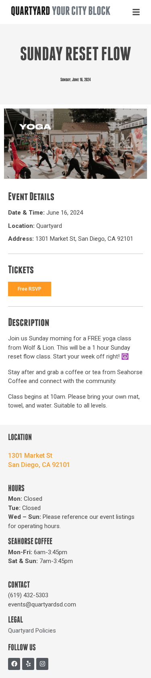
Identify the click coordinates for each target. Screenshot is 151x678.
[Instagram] (42, 664)
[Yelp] (28, 664)
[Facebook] (14, 664)
